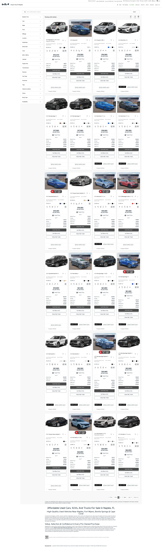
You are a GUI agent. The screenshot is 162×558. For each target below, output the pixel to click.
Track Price (57, 59)
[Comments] (63, 51)
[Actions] (65, 40)
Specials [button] (137, 4)
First (110, 497)
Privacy (69, 545)
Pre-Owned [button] (125, 4)
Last (129, 497)
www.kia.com (104, 545)
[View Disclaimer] (58, 50)
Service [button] (143, 4)
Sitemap (65, 545)
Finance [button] (152, 4)
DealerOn (61, 545)
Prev (115, 497)
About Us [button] (157, 4)
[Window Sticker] (65, 51)
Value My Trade (56, 77)
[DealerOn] (48, 545)
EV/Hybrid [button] (131, 4)
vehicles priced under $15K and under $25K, (63, 527)
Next (125, 497)
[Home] (118, 5)
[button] (66, 28)
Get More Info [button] (56, 74)
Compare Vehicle (52, 91)
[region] (56, 65)
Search (134, 11)
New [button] (120, 4)
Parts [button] (147, 4)
